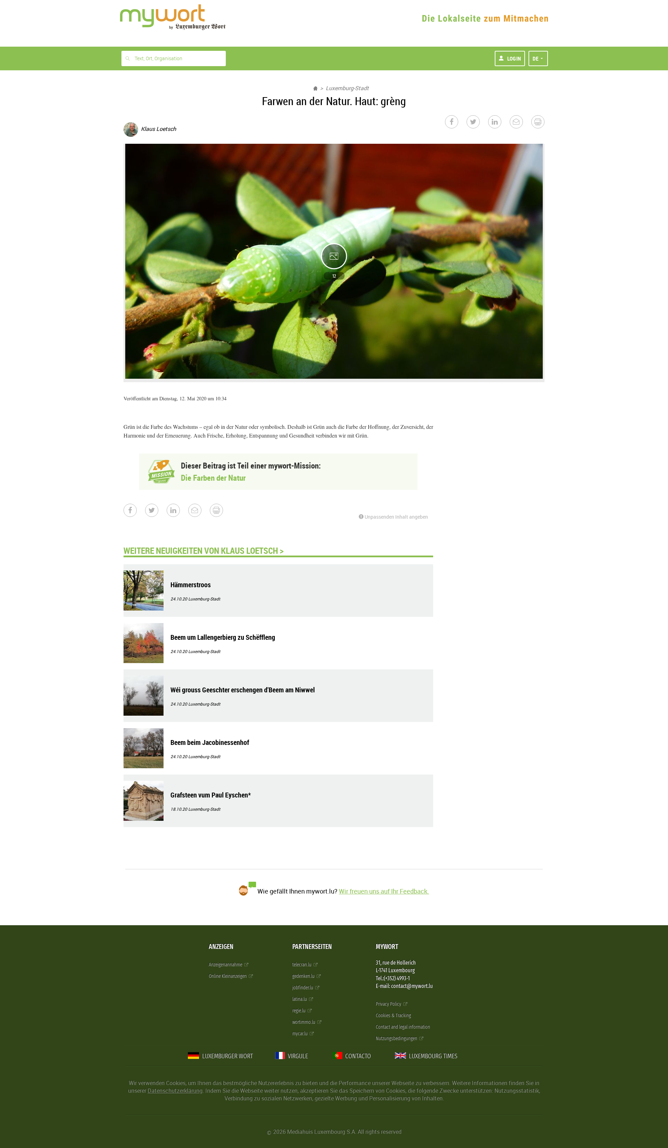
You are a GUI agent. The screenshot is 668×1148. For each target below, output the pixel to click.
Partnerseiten (312, 947)
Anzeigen (221, 947)
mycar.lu (300, 1034)
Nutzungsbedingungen (397, 1038)
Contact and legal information (403, 1027)
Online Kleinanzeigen (228, 976)
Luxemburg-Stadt (347, 88)
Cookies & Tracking (393, 1016)
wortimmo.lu (304, 1022)
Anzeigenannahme (226, 965)
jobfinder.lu (303, 988)
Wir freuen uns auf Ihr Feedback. (384, 891)
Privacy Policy (389, 1004)
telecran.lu (302, 965)
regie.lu (299, 1011)
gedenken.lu (304, 976)
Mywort (387, 947)
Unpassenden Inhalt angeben (396, 516)
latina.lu (300, 999)
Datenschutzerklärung (175, 1090)
